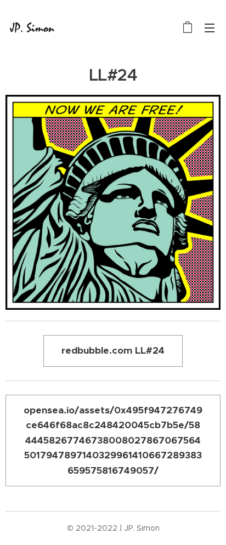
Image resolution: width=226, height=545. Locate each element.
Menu (210, 27)
